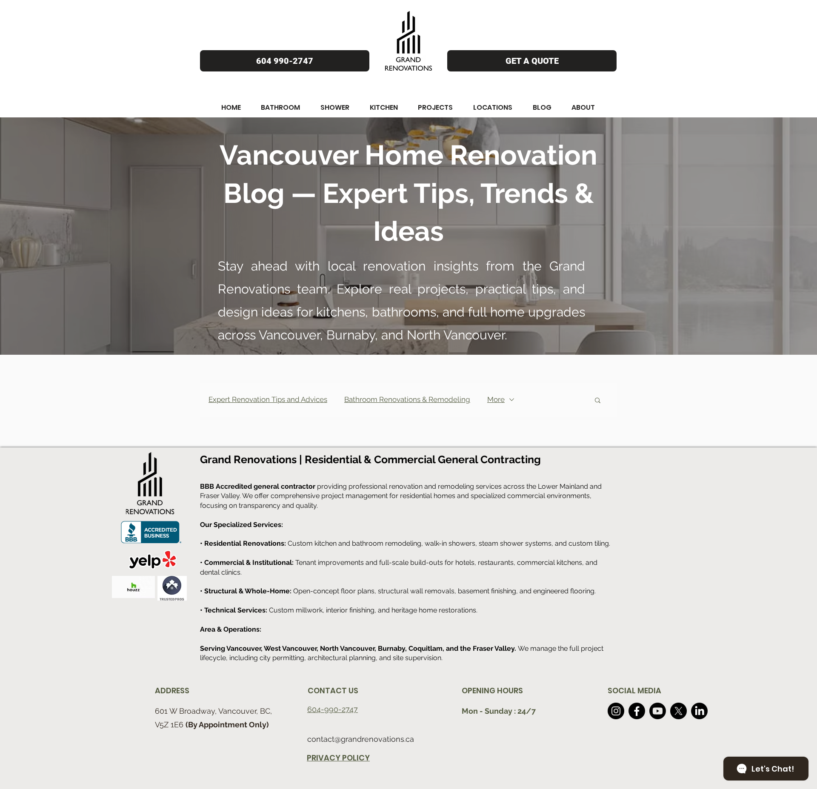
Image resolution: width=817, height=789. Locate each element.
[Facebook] (636, 711)
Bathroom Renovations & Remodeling (407, 399)
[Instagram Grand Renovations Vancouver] (616, 711)
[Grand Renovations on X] (678, 711)
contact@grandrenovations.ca (360, 739)
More (496, 399)
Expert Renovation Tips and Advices (268, 399)
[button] (231, 107)
